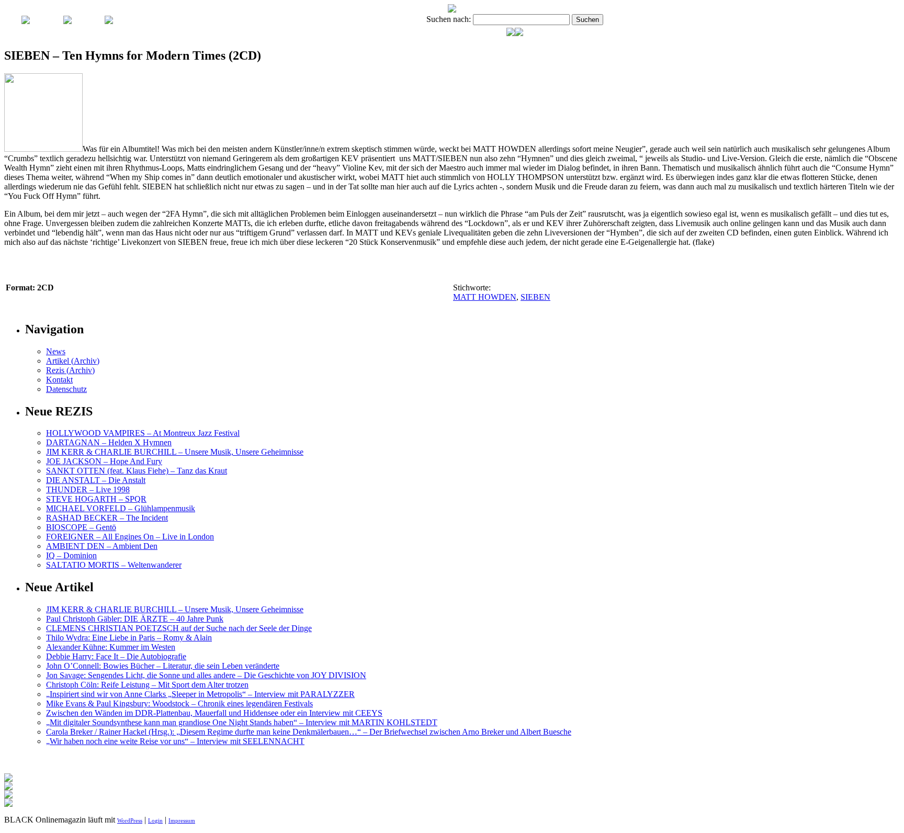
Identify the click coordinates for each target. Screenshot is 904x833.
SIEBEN (535, 296)
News (55, 351)
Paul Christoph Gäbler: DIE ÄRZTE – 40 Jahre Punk (134, 618)
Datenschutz (66, 389)
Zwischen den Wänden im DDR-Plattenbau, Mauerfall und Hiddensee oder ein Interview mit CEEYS (214, 712)
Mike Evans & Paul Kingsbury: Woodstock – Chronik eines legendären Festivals (179, 703)
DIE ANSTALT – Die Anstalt (95, 480)
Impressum (181, 820)
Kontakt (59, 379)
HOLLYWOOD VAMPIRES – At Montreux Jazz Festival (143, 433)
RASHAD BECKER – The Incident (107, 517)
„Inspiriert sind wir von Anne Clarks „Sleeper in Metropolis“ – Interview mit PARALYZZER (200, 694)
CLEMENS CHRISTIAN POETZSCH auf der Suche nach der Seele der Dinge (179, 628)
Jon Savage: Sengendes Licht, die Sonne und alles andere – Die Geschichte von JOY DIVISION (206, 675)
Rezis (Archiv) (70, 370)
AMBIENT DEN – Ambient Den (101, 546)
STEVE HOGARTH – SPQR (96, 498)
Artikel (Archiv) (72, 360)
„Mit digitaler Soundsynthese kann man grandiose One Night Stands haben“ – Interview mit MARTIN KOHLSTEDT (241, 722)
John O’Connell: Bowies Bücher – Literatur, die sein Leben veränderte (162, 665)
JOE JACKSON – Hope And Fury (104, 461)
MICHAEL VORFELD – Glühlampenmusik (120, 508)
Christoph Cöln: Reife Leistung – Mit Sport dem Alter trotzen (147, 684)
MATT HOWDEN (484, 296)
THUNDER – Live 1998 (88, 489)
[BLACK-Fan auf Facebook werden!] (519, 33)
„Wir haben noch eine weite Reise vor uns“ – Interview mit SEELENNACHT (175, 741)
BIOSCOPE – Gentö (81, 527)
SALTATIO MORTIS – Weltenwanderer (114, 564)
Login (155, 820)
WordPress (129, 820)
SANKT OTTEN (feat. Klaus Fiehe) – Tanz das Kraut (136, 470)
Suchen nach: (448, 19)
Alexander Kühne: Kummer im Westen (110, 647)
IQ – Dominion (71, 555)
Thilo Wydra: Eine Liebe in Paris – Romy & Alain (129, 637)
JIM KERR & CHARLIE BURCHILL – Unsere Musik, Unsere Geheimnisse (174, 451)
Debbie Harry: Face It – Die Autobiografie (116, 656)
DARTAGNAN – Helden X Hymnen (109, 442)
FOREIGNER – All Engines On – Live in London (130, 536)
